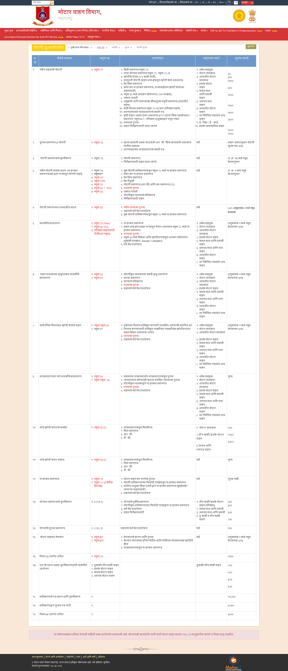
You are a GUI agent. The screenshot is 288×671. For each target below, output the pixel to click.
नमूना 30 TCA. (101, 227)
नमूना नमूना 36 (102, 380)
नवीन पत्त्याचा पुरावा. (135, 208)
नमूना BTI (99, 541)
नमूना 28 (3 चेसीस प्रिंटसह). (103, 484)
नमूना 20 (98, 70)
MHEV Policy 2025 (75, 37)
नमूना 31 (98, 278)
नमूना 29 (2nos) (102, 224)
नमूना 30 (98, 188)
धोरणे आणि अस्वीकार (54, 657)
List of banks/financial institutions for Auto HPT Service (31, 37)
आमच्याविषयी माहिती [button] (25, 31)
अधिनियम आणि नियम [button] (50, 31)
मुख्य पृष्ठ (8, 31)
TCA (108, 188)
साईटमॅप (70, 657)
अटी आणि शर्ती (89, 657)
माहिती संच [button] (191, 31)
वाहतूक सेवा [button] (93, 37)
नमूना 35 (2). (100, 460)
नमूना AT (98, 178)
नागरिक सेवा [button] (107, 31)
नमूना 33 (98, 192)
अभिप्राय (101, 657)
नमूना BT (98, 537)
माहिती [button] (121, 31)
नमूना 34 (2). (100, 428)
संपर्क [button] (203, 31)
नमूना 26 (98, 143)
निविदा (147, 31)
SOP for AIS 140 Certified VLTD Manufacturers (233, 31)
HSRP (268, 31)
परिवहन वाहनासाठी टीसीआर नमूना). (104, 232)
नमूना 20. (99, 557)
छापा (252, 46)
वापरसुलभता (37, 657)
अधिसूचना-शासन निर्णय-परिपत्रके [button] (81, 31)
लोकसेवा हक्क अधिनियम (171, 31)
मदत (78, 657)
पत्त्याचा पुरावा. (132, 188)
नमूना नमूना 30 (101, 326)
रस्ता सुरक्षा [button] (134, 31)
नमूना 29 (98, 185)
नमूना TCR (99, 181)
